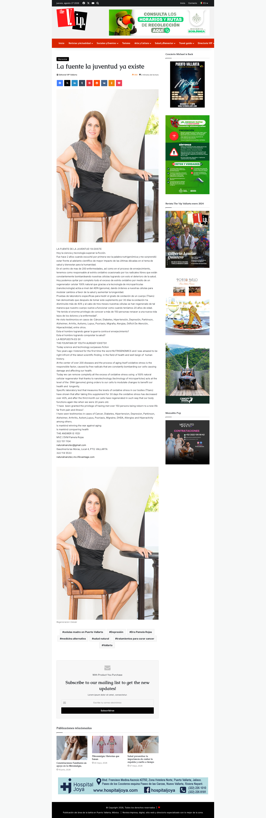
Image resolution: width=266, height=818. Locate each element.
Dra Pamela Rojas (141, 632)
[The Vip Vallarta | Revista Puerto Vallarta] (71, 19)
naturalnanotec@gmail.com (71, 445)
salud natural (101, 638)
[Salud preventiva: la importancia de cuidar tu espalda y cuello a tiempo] (143, 744)
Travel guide (185, 43)
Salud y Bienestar (164, 43)
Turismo (126, 43)
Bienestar (62, 59)
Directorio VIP (205, 43)
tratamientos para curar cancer (135, 638)
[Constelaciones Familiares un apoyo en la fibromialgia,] (71, 748)
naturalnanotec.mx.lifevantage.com (75, 456)
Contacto (192, 3)
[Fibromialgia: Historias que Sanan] (107, 744)
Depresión (117, 632)
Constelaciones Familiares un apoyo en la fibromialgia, (71, 764)
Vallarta (107, 645)
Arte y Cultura (142, 43)
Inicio (182, 3)
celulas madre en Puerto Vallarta (83, 632)
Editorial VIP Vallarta (68, 75)
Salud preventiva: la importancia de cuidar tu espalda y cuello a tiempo (141, 759)
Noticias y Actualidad (80, 43)
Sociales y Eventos (106, 43)
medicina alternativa (73, 638)
